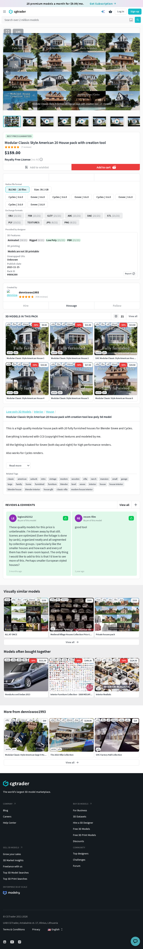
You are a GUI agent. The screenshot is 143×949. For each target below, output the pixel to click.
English (54, 929)
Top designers (80, 853)
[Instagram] (20, 942)
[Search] (138, 20)
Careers (7, 816)
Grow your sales (12, 854)
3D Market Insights (13, 860)
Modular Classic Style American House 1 (25, 358)
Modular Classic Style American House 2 (70, 358)
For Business (80, 810)
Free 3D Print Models (84, 835)
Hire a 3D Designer (83, 822)
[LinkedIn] (5, 942)
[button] (131, 20)
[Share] (117, 177)
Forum (76, 866)
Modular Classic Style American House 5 (70, 398)
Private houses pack (105, 634)
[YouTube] (12, 942)
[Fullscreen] (7, 32)
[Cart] (110, 12)
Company (7, 803)
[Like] (26, 177)
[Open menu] (4, 12)
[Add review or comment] (135, 505)
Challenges (79, 859)
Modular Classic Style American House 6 (114, 398)
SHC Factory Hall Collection (109, 754)
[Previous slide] (7, 72)
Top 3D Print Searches (15, 878)
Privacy (36, 929)
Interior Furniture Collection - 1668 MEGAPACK (72, 694)
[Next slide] (135, 72)
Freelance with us (12, 866)
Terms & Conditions (14, 929)
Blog (5, 810)
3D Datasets (79, 816)
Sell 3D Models (11, 847)
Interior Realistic (103, 694)
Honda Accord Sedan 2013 (17, 694)
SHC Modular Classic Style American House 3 (116, 358)
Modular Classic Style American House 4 (25, 398)
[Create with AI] (103, 12)
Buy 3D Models (80, 803)
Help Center (9, 822)
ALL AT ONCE (11, 634)
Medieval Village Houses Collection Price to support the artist (79, 634)
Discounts (78, 841)
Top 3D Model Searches (16, 872)
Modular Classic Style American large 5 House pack (29, 754)
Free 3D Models (81, 829)
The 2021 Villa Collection (62, 754)
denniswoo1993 (29, 292)
